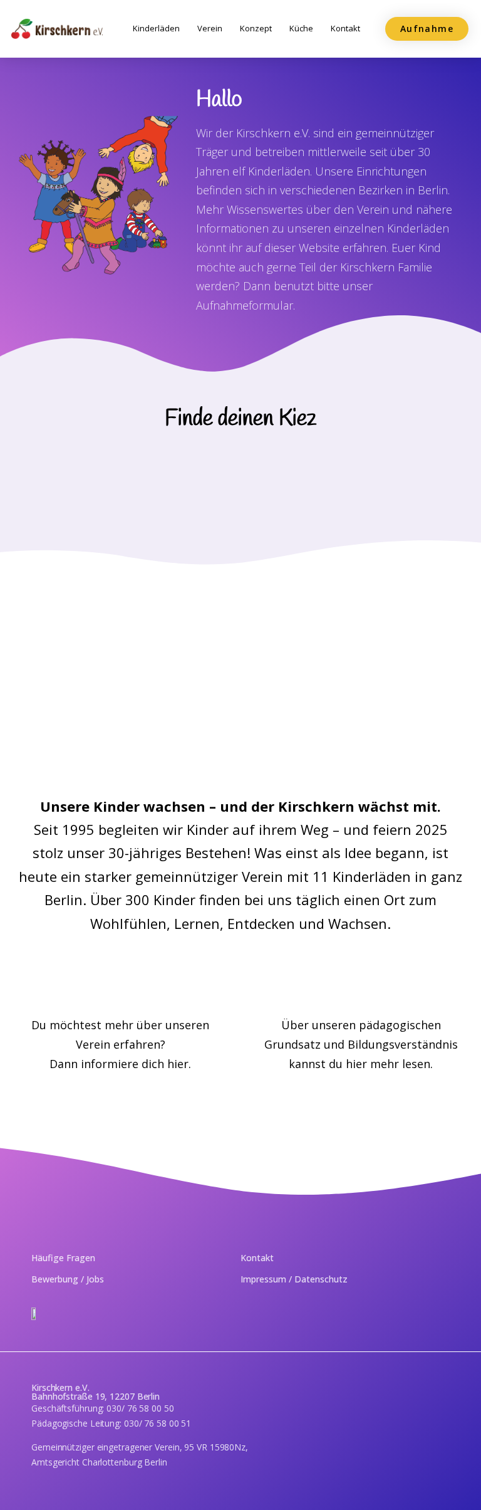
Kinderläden (156, 28)
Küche (301, 28)
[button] (426, 29)
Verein (209, 28)
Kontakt (345, 28)
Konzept (256, 28)
